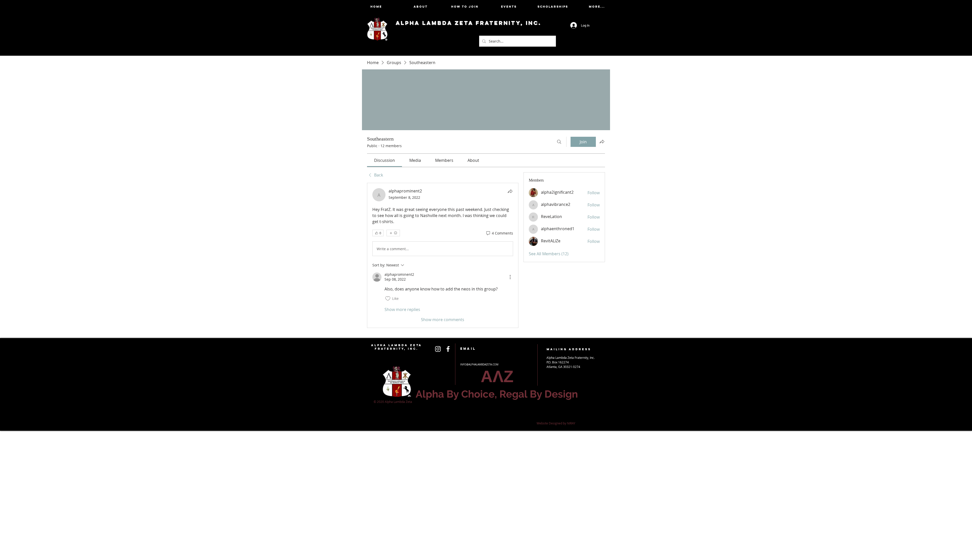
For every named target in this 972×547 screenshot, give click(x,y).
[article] (442, 255)
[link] (384, 160)
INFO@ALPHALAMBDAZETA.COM (479, 364)
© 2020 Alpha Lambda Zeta (393, 402)
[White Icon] (438, 349)
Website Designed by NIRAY (556, 423)
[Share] (510, 191)
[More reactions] (393, 233)
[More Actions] (510, 277)
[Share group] (602, 142)
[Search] (559, 142)
